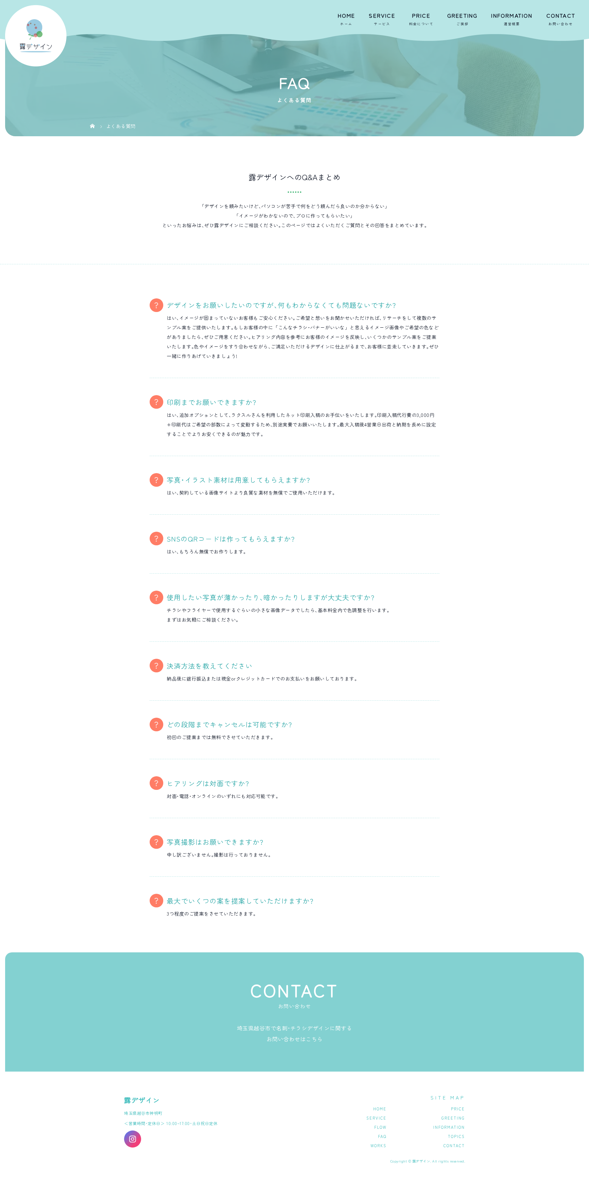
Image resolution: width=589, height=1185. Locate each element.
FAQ (382, 1136)
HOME (347, 15)
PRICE (421, 15)
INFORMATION (511, 15)
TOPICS (456, 1136)
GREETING (462, 15)
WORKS (379, 1145)
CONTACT (560, 15)
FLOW (380, 1127)
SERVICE (382, 15)
